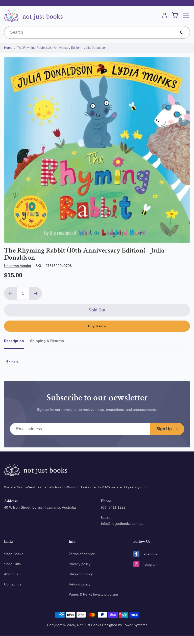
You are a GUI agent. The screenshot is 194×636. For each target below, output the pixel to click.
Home (8, 48)
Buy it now (97, 326)
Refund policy (79, 584)
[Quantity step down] (10, 293)
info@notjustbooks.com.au (122, 523)
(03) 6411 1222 (113, 507)
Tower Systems (135, 625)
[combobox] (89, 32)
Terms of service (82, 554)
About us (11, 574)
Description (14, 341)
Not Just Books (89, 625)
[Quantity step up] (35, 293)
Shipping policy (81, 574)
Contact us (12, 584)
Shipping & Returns (47, 341)
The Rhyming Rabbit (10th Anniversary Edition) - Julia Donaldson (62, 48)
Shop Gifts (12, 564)
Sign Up (164, 429)
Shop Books (13, 554)
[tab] (17, 342)
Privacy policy (79, 564)
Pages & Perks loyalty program (93, 594)
